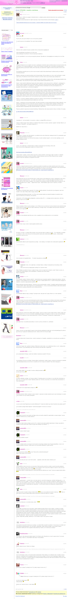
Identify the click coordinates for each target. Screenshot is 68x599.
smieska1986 (23, 420)
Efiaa (21, 290)
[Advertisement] (5, 25)
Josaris (21, 187)
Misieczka (22, 132)
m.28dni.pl (42, 2)
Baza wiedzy (27, 0)
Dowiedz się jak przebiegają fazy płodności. (7, 189)
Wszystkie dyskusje (7, 19)
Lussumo (4, 336)
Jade (21, 463)
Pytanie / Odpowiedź (48, 593)
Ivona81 (22, 357)
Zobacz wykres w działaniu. (7, 51)
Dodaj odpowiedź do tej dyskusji (55, 10)
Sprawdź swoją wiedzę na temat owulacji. (6, 75)
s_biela (17, 401)
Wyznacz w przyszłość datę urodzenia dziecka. (7, 61)
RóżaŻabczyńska (24, 533)
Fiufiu (21, 62)
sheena (21, 309)
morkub (21, 276)
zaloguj (39, 591)
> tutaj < (56, 19)
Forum (21, 0)
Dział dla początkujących (59, 593)
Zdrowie (17, 10)
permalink (64, 14)
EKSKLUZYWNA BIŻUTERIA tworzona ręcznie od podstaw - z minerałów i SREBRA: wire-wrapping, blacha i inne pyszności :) (36, 22)
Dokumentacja (6, 337)
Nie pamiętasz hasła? (52, 1)
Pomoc (32, 0)
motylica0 (22, 505)
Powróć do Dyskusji (20, 596)
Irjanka (21, 47)
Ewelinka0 (18, 335)
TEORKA (22, 573)
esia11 (21, 375)
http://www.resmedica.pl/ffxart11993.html (24, 152)
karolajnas (22, 522)
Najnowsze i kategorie (7, 17)
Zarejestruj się (64, 0)
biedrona (22, 239)
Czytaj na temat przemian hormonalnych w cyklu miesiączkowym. (6, 85)
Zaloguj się (58, 0)
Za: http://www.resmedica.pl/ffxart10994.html (24, 111)
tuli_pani (22, 33)
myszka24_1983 (23, 351)
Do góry (65, 596)
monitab (22, 163)
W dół (65, 10)
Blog (24, 0)
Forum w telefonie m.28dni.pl (7, 8)
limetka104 (22, 412)
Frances (22, 564)
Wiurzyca (22, 175)
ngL (21, 14)
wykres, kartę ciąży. (27, 2)
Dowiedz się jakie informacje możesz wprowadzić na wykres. (7, 43)
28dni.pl (13, 2)
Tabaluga (22, 543)
